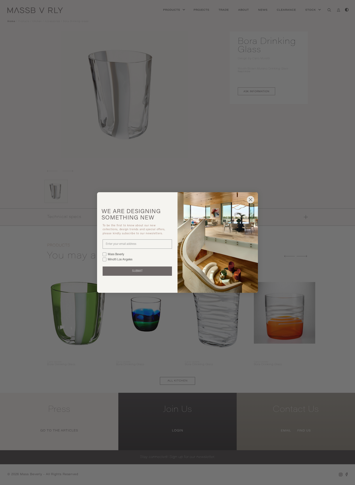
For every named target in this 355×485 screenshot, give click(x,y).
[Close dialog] (250, 199)
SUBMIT (137, 271)
